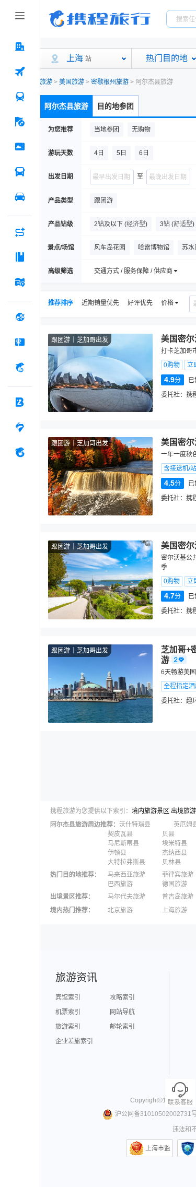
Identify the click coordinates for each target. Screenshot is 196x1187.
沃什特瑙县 (135, 824)
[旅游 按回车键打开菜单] (20, 122)
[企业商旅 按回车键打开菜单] (20, 402)
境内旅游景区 (150, 811)
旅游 (46, 82)
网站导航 (122, 1012)
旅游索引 (67, 1026)
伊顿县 (117, 852)
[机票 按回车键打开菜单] (20, 72)
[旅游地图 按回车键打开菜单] (20, 282)
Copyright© (146, 1100)
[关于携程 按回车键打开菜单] (20, 452)
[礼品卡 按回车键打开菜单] (20, 342)
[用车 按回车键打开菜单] (20, 197)
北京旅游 (120, 910)
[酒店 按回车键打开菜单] (20, 46)
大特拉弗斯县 (126, 862)
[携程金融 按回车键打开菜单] (20, 367)
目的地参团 (115, 106)
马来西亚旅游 (126, 874)
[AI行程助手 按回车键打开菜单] (20, 232)
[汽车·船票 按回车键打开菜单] (20, 172)
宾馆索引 (67, 997)
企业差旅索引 (74, 1041)
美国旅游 (71, 82)
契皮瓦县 (120, 834)
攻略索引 (122, 997)
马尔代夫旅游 (126, 896)
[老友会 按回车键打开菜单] (20, 427)
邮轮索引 (122, 1026)
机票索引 (67, 1012)
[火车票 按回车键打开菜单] (20, 97)
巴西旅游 (120, 884)
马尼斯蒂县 (123, 843)
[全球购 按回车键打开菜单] (20, 317)
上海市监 (157, 1148)
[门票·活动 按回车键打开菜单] (20, 147)
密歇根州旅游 (110, 82)
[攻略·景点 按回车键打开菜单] (20, 257)
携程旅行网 (100, 18)
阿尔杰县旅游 (66, 106)
